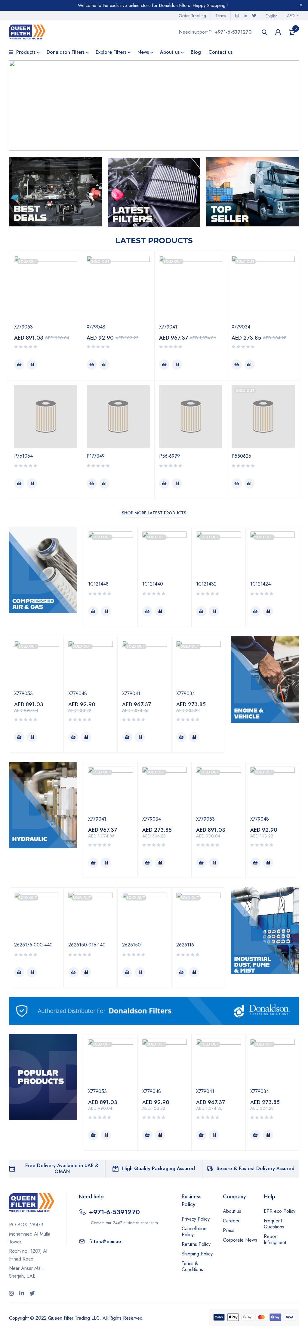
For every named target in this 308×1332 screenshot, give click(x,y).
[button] (154, 105)
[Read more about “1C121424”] (255, 611)
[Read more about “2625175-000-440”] (19, 972)
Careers (231, 1220)
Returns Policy (196, 1244)
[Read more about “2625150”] (127, 972)
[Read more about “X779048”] (92, 364)
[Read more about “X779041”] (164, 364)
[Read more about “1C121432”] (201, 611)
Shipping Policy (197, 1253)
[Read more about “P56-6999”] (164, 483)
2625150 (131, 944)
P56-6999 (169, 456)
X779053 (23, 326)
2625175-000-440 (33, 944)
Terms (220, 16)
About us (232, 1211)
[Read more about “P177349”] (92, 483)
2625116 (185, 944)
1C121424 (260, 583)
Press (228, 1230)
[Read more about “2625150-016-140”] (73, 972)
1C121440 (152, 583)
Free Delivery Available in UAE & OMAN (62, 1168)
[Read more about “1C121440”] (147, 611)
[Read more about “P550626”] (237, 483)
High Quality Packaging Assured (158, 1168)
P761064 (23, 456)
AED (291, 16)
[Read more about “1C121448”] (93, 611)
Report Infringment (275, 1239)
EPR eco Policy (279, 1211)
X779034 (241, 326)
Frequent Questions (274, 1223)
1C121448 (98, 583)
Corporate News (240, 1240)
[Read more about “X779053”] (19, 364)
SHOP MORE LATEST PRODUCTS (154, 513)
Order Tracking (192, 16)
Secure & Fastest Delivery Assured (255, 1168)
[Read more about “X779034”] (237, 364)
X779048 (96, 326)
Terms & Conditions (192, 1266)
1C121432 (206, 583)
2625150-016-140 (87, 944)
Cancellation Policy (194, 1231)
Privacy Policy (196, 1218)
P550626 (241, 456)
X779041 (168, 326)
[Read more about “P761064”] (19, 483)
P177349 (96, 456)
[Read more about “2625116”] (181, 972)
